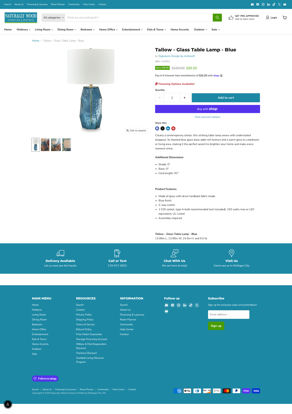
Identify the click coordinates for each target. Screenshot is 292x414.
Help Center (89, 4)
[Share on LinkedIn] (168, 128)
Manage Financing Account (91, 339)
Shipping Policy (85, 319)
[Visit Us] (231, 258)
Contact (102, 4)
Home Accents (180, 29)
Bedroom (87, 29)
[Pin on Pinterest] (173, 128)
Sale (215, 29)
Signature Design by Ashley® (177, 56)
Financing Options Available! (176, 84)
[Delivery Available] (60, 258)
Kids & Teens (155, 29)
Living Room (43, 29)
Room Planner (58, 4)
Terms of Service (85, 324)
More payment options (207, 117)
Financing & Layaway (37, 4)
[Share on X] (163, 128)
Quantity (160, 90)
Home (8, 29)
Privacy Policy (84, 314)
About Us (18, 4)
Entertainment (131, 29)
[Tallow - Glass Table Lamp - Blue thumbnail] (36, 144)
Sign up (216, 326)
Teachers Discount (86, 353)
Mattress (23, 29)
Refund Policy (84, 329)
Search (7, 4)
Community (74, 4)
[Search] (217, 17)
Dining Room (65, 29)
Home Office (107, 29)
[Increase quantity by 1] (184, 97)
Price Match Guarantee (89, 334)
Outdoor (199, 29)
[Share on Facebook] (157, 128)
